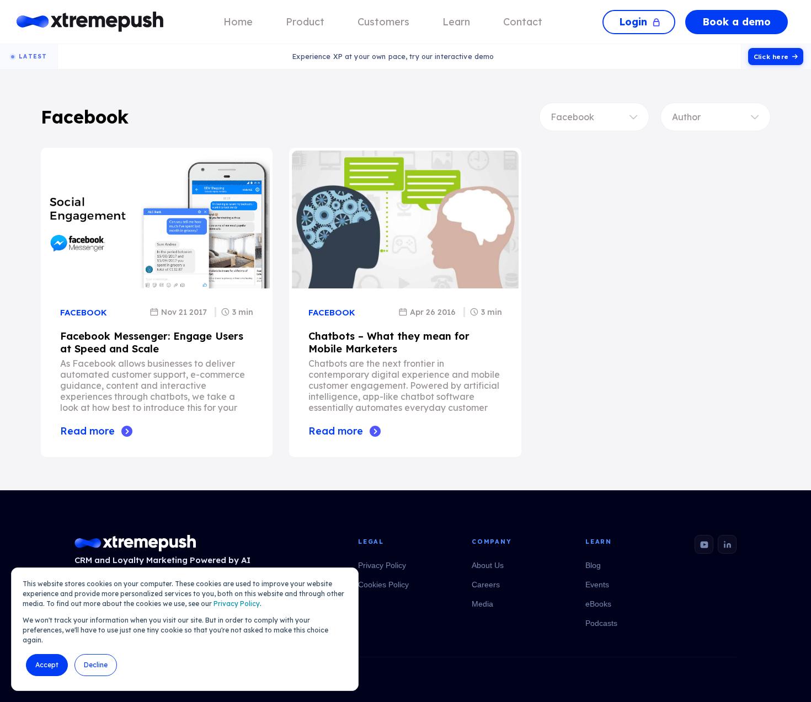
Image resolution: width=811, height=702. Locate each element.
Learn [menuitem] (456, 21)
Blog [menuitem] (593, 565)
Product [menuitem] (305, 21)
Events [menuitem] (597, 584)
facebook (83, 312)
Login (633, 21)
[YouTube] (704, 544)
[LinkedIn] (727, 544)
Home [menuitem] (238, 21)
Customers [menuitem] (383, 21)
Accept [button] (46, 665)
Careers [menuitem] (486, 584)
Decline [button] (96, 665)
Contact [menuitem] (522, 21)
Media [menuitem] (482, 603)
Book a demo (736, 21)
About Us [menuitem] (488, 565)
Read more (87, 431)
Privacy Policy (237, 603)
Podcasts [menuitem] (601, 623)
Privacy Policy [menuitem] (382, 565)
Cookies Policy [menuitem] (383, 584)
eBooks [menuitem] (598, 603)
